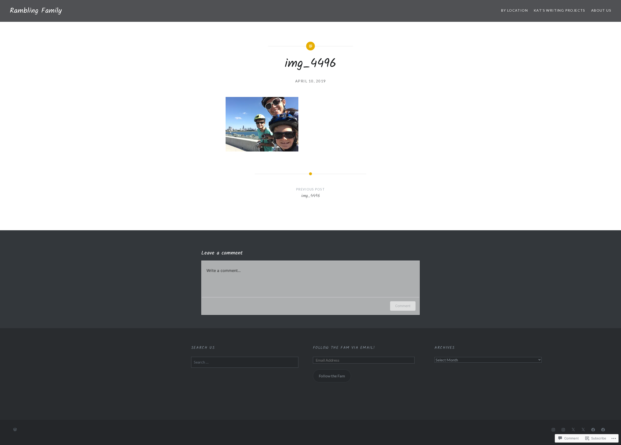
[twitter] (573, 429)
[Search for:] (244, 362)
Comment (402, 306)
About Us (601, 10)
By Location (514, 10)
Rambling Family (36, 11)
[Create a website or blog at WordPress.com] (15, 430)
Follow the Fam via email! (344, 348)
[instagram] (553, 429)
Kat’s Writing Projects (559, 10)
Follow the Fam (332, 375)
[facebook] (593, 429)
